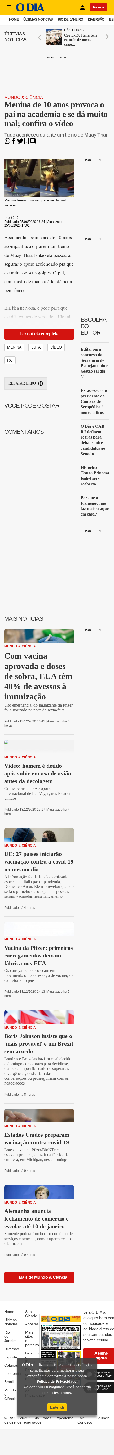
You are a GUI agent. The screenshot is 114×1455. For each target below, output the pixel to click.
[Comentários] (33, 143)
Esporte (10, 1357)
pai (10, 360)
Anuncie (103, 1418)
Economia (12, 1373)
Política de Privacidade (56, 1381)
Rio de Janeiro (70, 19)
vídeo (56, 347)
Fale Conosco (84, 1420)
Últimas (15, 36)
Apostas (32, 1324)
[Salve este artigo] (26, 143)
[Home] (30, 10)
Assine (98, 7)
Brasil (9, 1382)
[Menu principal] (9, 7)
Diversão (96, 19)
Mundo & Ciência (23, 97)
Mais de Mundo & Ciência (43, 1277)
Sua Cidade (31, 1313)
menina (14, 347)
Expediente (64, 1418)
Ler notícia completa (39, 334)
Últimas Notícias (38, 19)
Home (14, 19)
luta (36, 347)
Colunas (11, 1365)
